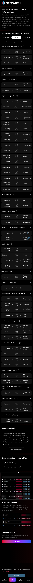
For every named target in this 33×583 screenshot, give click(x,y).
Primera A (11, 271)
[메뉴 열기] (30, 3)
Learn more (5, 571)
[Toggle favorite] (23, 46)
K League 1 (14, 321)
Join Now (16, 541)
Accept (16, 575)
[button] (16, 485)
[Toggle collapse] (30, 46)
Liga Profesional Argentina (17, 227)
